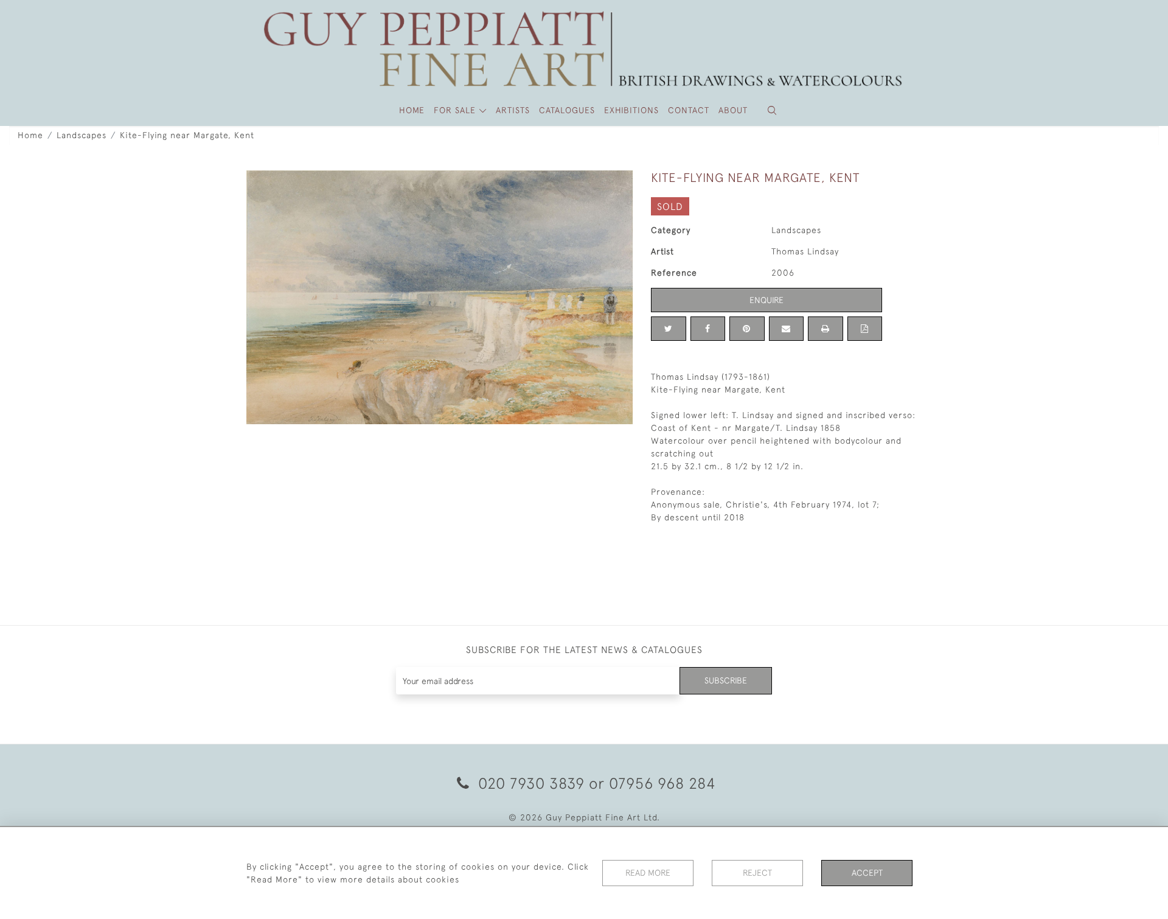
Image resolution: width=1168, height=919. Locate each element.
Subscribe (725, 680)
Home (30, 135)
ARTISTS (513, 110)
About (733, 110)
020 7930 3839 (531, 783)
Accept (867, 873)
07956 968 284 (662, 783)
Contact (688, 110)
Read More (647, 873)
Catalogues (567, 110)
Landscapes (81, 135)
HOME (412, 110)
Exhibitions (631, 110)
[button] (772, 110)
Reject (757, 873)
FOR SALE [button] (456, 110)
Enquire (766, 300)
